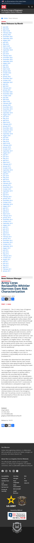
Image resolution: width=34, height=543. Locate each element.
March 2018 (6, 143)
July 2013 (5, 227)
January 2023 (7, 71)
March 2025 (6, 46)
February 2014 (7, 216)
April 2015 (6, 195)
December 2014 (7, 200)
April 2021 (6, 86)
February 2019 (7, 124)
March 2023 (6, 69)
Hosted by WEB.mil (16, 510)
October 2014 (7, 202)
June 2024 (6, 54)
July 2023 (5, 65)
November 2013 (8, 219)
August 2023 (6, 63)
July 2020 (5, 97)
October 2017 (7, 149)
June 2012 (6, 252)
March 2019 (6, 122)
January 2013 (7, 238)
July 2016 (5, 174)
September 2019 (8, 113)
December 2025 (7, 36)
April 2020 (6, 99)
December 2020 (7, 92)
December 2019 (7, 107)
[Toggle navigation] (31, 7)
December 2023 (7, 57)
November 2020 (8, 94)
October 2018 (7, 132)
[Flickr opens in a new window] (17, 471)
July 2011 (5, 261)
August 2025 (6, 40)
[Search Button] (28, 7)
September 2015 (8, 191)
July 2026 (5, 27)
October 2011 (7, 257)
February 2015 (7, 196)
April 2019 (6, 120)
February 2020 (7, 103)
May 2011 (6, 265)
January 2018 (7, 147)
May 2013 (6, 231)
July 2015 (5, 193)
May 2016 (6, 177)
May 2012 (6, 254)
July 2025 (5, 42)
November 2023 (8, 59)
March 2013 (6, 235)
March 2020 (6, 101)
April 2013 (6, 233)
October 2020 (7, 95)
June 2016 (6, 176)
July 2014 (5, 208)
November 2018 (8, 130)
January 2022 (7, 76)
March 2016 (6, 181)
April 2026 (6, 29)
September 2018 (8, 134)
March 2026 (6, 31)
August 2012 (6, 248)
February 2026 (7, 33)
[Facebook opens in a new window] (3, 471)
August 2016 (6, 172)
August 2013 (6, 225)
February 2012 (7, 256)
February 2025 (7, 48)
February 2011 (7, 269)
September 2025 (8, 38)
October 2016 (7, 168)
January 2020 (7, 105)
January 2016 (7, 185)
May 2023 (6, 67)
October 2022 (7, 73)
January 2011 (7, 271)
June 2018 (6, 139)
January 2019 (7, 126)
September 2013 (8, 223)
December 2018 (7, 128)
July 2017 (5, 155)
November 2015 (8, 187)
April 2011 (6, 267)
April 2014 (6, 212)
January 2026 (7, 34)
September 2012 (8, 246)
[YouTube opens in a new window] (14, 471)
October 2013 (7, 221)
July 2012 (5, 250)
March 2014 (6, 214)
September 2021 (8, 82)
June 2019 (6, 116)
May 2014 (6, 210)
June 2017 (6, 156)
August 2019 (6, 115)
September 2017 (8, 151)
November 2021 (8, 78)
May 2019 (6, 118)
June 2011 (6, 263)
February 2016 (7, 183)
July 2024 (5, 52)
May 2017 (6, 158)
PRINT (3, 304)
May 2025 (6, 44)
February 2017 (7, 164)
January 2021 (7, 90)
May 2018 (6, 141)
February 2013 (7, 237)
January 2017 (7, 166)
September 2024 (8, 50)
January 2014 (7, 217)
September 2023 (8, 61)
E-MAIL (9, 304)
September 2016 (8, 170)
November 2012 (8, 242)
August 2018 (6, 135)
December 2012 (7, 240)
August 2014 (6, 206)
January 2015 (7, 198)
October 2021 (7, 80)
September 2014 (8, 204)
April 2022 (6, 75)
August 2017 (6, 153)
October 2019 (7, 111)
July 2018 (5, 137)
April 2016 (6, 179)
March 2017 (6, 162)
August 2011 (6, 259)
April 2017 (6, 160)
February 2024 (7, 55)
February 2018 (7, 145)
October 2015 (7, 189)
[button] (16, 3)
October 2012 (7, 244)
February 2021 (7, 88)
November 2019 (8, 109)
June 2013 (6, 229)
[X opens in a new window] (10, 471)
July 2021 (5, 84)
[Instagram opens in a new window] (6, 471)
